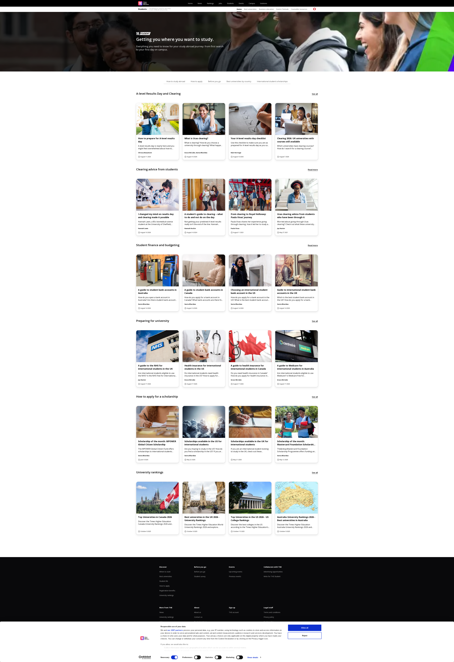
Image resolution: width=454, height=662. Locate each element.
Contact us (198, 617)
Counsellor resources (299, 9)
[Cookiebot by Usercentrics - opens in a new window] (145, 657)
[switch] (197, 657)
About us (197, 612)
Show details (252, 657)
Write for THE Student (272, 576)
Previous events (235, 576)
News (200, 3)
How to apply (164, 586)
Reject (304, 635)
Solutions (263, 3)
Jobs (220, 3)
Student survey (199, 576)
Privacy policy (269, 617)
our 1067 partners (175, 630)
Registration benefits (167, 590)
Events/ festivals (282, 9)
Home (190, 3)
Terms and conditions (272, 612)
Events (241, 3)
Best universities (250, 9)
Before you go (199, 572)
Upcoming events (235, 572)
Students (230, 3)
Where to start (164, 572)
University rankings (166, 595)
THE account (234, 612)
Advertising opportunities (273, 572)
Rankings (210, 3)
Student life (163, 581)
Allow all (304, 628)
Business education (266, 9)
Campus (252, 3)
